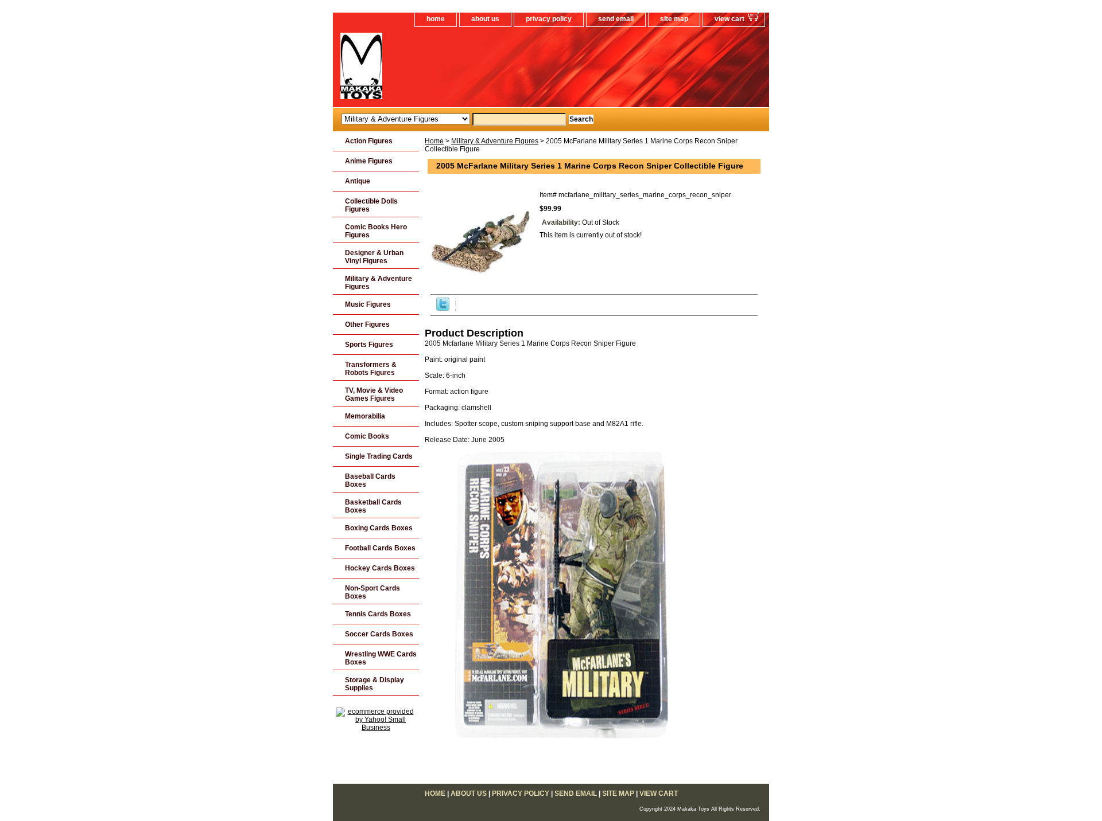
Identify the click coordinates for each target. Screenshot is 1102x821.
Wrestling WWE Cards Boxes (381, 658)
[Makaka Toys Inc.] (476, 70)
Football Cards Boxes (380, 548)
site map (674, 19)
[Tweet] (442, 308)
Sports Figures (369, 345)
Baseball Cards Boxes (370, 480)
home (435, 19)
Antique (357, 181)
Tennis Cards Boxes (378, 614)
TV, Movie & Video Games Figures (374, 394)
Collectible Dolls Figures (371, 205)
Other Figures (367, 324)
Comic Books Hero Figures (376, 231)
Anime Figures (369, 161)
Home (434, 141)
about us (485, 19)
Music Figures (368, 304)
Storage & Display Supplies (374, 684)
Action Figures (369, 141)
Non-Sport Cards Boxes (372, 592)
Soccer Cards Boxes (379, 634)
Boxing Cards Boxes (379, 528)
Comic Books (367, 436)
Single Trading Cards (379, 456)
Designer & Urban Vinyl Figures (374, 257)
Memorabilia (365, 416)
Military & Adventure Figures (494, 141)
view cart (729, 19)
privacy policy (549, 19)
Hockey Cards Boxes (380, 568)
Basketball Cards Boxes (373, 506)
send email (616, 19)
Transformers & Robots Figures (371, 369)
